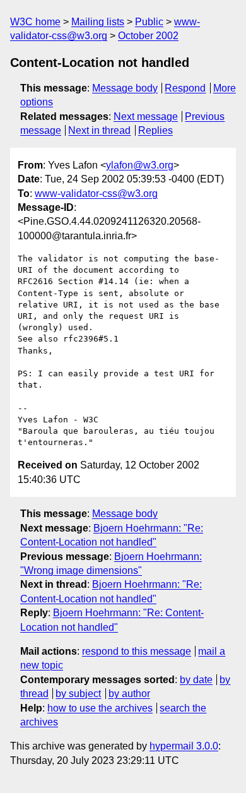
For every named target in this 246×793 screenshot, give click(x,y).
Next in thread (99, 130)
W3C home (35, 21)
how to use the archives (100, 708)
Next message (146, 116)
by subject (78, 693)
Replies (155, 130)
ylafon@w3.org (139, 165)
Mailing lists (97, 21)
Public (149, 21)
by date (196, 679)
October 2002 (148, 35)
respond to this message (136, 651)
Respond (185, 88)
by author (129, 693)
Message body (125, 88)
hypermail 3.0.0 (183, 746)
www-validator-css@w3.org (96, 193)
